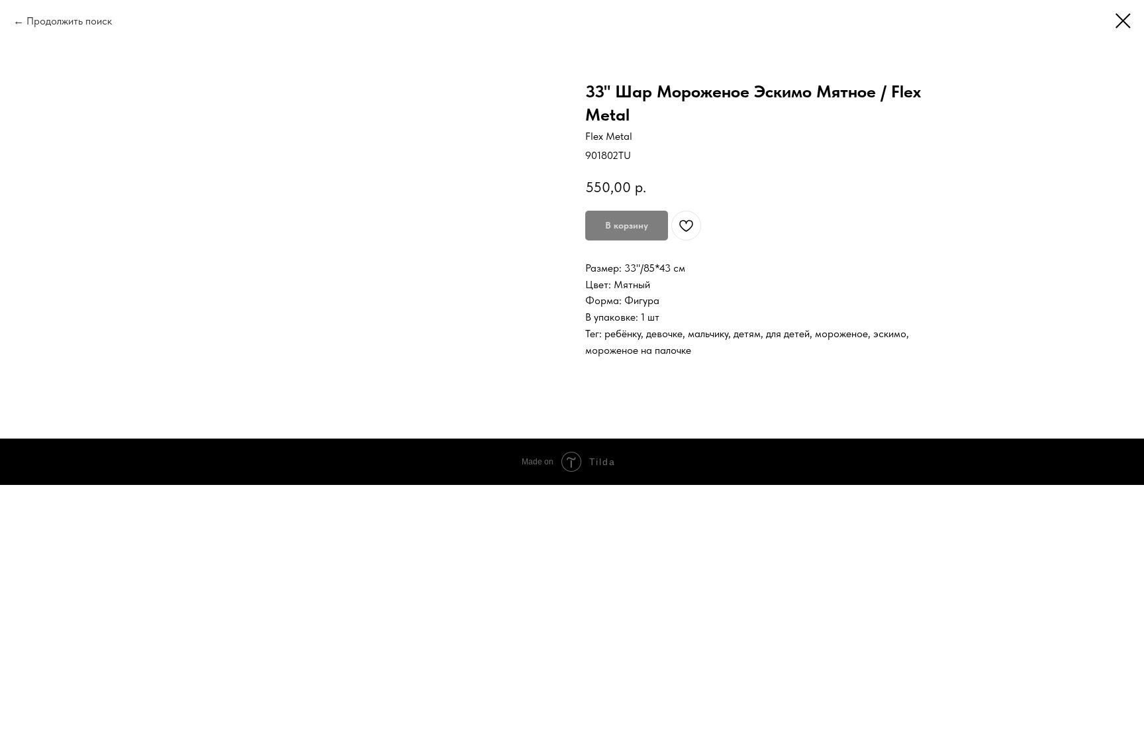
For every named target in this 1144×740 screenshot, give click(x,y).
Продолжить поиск (69, 21)
